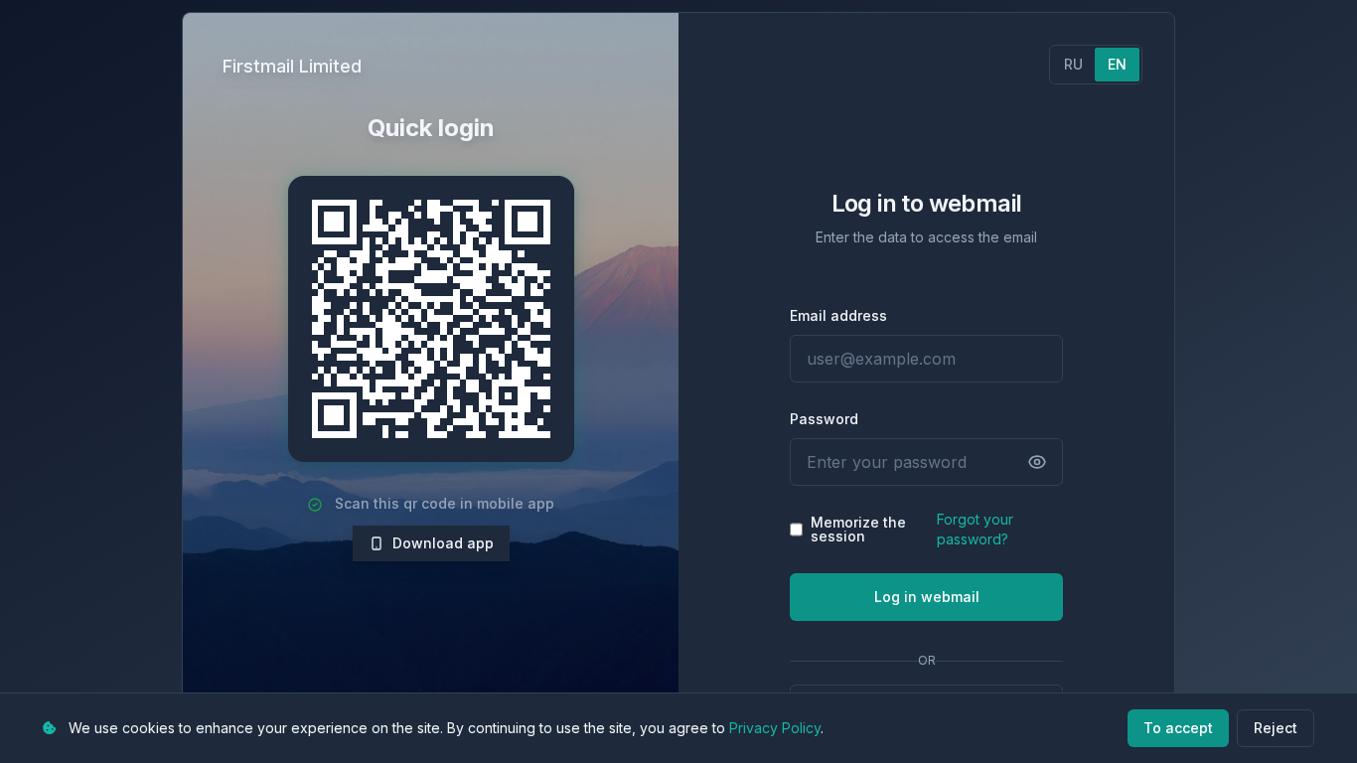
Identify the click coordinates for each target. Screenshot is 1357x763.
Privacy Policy (775, 727)
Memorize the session (858, 529)
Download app (443, 542)
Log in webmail (927, 596)
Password (824, 418)
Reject (1275, 727)
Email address (838, 315)
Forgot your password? (975, 529)
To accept (1178, 727)
